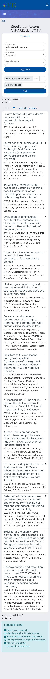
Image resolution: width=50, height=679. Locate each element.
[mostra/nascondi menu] (47, 4)
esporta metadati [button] (28, 108)
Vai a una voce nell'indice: (18, 78)
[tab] (7, 108)
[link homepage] (10, 5)
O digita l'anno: (13, 84)
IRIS (3, 20)
